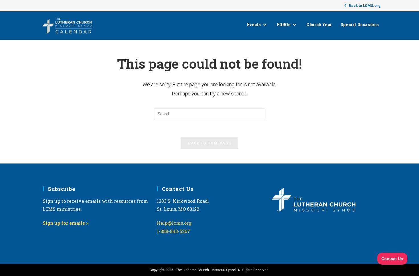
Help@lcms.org (174, 223)
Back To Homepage (209, 143)
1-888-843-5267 (173, 231)
